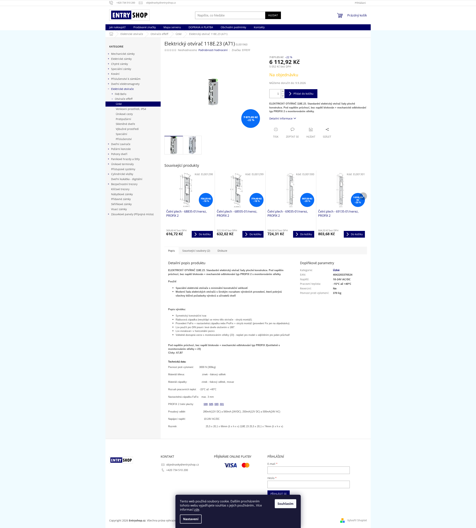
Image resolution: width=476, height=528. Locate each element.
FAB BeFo (120, 94)
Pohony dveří (119, 154)
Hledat (273, 15)
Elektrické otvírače (122, 89)
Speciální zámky (121, 69)
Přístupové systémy (123, 169)
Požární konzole (121, 149)
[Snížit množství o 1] (282, 96)
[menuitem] (117, 27)
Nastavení (190, 519)
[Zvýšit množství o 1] (282, 91)
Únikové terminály (122, 164)
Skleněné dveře (125, 124)
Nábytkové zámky (122, 194)
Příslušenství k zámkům (125, 79)
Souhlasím (285, 504)
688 (206, 404)
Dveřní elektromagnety (125, 84)
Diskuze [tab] (222, 250)
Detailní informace (281, 118)
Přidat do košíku (303, 93)
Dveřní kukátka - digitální (126, 179)
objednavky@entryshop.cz (182, 464)
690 (216, 404)
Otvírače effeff (123, 99)
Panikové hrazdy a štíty (125, 159)
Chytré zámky (119, 64)
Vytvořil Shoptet (357, 520)
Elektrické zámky (121, 59)
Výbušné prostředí (127, 129)
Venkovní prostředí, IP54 (131, 109)
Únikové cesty (124, 114)
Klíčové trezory (120, 189)
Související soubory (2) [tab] (196, 250)
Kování (115, 74)
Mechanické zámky (123, 54)
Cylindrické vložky (122, 174)
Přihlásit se (278, 493)
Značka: (241, 50)
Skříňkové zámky (121, 204)
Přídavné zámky (121, 199)
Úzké (119, 104)
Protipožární (123, 119)
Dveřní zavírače (120, 144)
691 (222, 404)
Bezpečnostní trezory (124, 184)
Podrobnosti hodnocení (213, 50)
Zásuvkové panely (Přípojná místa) (132, 214)
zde (196, 509)
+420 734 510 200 (177, 470)
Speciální (121, 134)
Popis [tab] (171, 250)
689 (211, 404)
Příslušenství (124, 139)
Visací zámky (119, 209)
